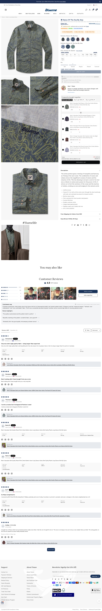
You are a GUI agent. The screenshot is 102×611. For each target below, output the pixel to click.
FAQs (28, 589)
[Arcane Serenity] (63, 39)
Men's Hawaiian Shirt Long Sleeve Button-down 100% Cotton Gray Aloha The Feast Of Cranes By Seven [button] (34, 390)
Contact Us (4, 572)
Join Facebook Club (32, 580)
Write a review (88, 291)
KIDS (54, 13)
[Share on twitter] (5, 359)
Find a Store (30, 600)
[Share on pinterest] (8, 359)
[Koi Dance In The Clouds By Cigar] (73, 46)
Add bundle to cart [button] (81, 162)
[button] (92, 23)
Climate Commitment (33, 594)
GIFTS (71, 13)
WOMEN (46, 13)
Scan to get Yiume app (96, 592)
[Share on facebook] (2, 359)
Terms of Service (31, 586)
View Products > (71, 92)
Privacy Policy (76, 609)
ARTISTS (62, 13)
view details (69, 1)
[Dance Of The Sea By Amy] (68, 46)
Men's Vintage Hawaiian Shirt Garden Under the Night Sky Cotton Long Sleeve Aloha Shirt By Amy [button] (32, 543)
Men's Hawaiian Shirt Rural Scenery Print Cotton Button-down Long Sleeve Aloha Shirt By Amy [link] (84, 147)
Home (3, 17)
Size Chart (4, 597)
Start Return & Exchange (8, 594)
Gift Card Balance (6, 586)
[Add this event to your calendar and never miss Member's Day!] (15, 10)
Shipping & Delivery (6, 578)
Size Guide (79, 50)
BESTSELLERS (30, 13)
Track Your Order (6, 591)
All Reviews (4, 589)
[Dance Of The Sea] (73, 39)
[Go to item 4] (70, 293)
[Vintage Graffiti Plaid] (87, 39)
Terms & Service (83, 609)
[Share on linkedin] (12, 359)
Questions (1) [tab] (13, 330)
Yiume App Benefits (78, 28)
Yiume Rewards (5, 583)
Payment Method (6, 575)
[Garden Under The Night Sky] (82, 39)
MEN (38, 13)
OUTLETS (80, 13)
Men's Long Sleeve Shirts (11, 17)
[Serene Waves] (68, 39)
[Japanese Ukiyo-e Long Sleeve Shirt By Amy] (63, 46)
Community (30, 583)
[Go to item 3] (57, 293)
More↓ (78, 82)
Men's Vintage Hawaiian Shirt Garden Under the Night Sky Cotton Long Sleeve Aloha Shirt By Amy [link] (84, 136)
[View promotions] (99, 32)
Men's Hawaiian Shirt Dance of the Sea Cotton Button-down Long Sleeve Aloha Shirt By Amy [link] (84, 104)
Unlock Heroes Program (8, 600)
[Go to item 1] (30, 293)
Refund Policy (5, 580)
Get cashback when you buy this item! (76, 26)
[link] (66, 106)
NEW (20, 13)
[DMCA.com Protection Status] (56, 592)
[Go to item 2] (44, 293)
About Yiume (30, 572)
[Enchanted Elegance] (78, 39)
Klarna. (28, 591)
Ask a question (88, 295)
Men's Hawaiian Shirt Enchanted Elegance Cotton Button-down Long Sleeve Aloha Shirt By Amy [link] (82, 116)
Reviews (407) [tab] (5, 330)
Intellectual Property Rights (35, 597)
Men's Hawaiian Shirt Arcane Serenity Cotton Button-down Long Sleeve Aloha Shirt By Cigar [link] (83, 126)
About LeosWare (31, 575)
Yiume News (30, 578)
